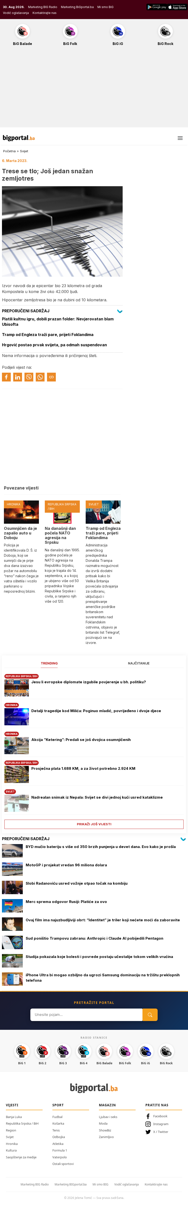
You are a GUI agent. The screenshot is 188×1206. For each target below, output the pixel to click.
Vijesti (12, 1105)
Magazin (107, 1105)
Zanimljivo (106, 1137)
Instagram (160, 1124)
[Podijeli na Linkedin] (17, 377)
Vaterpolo (59, 1157)
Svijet (24, 151)
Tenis (56, 1130)
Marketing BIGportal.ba (71, 1184)
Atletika (57, 1143)
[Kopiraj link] (51, 377)
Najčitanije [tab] (139, 663)
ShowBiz (105, 1130)
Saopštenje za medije (21, 1157)
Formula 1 (59, 1150)
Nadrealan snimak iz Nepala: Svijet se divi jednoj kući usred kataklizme (97, 797)
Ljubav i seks (108, 1117)
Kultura (11, 1150)
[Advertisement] (94, 89)
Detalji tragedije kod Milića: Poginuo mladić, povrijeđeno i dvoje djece (96, 710)
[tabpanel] (94, 749)
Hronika (12, 1143)
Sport (58, 1105)
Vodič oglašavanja (16, 13)
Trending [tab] (49, 663)
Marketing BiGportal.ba (77, 7)
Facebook (160, 1116)
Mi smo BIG (100, 1184)
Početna (9, 151)
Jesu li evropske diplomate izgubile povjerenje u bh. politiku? (88, 682)
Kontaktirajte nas (45, 13)
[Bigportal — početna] (19, 138)
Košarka (58, 1123)
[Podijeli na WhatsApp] (40, 377)
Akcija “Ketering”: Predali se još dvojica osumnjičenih (81, 739)
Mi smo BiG (105, 7)
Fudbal (57, 1117)
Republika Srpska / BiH (22, 1123)
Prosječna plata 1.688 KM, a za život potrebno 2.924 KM (83, 768)
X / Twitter (160, 1132)
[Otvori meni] (180, 138)
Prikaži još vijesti (94, 824)
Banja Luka (14, 1117)
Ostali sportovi (63, 1164)
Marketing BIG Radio (42, 7)
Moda (103, 1123)
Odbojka (58, 1137)
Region (11, 1130)
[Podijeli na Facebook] (6, 377)
